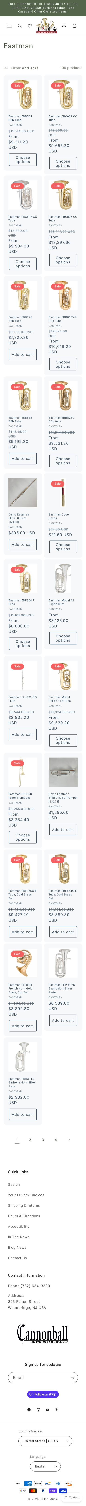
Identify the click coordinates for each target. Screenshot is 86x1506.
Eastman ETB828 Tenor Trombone (20, 795)
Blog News (17, 1247)
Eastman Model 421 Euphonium (62, 602)
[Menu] (9, 25)
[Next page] (69, 1140)
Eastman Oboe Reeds (59, 516)
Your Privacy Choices (26, 1195)
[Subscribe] (72, 1377)
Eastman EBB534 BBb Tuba (20, 118)
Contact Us (17, 1258)
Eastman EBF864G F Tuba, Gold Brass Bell (63, 894)
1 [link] (17, 1140)
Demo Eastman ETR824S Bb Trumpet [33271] (63, 797)
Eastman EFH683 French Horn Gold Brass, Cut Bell (20, 988)
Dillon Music (49, 1499)
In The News (19, 1237)
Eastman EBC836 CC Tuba (63, 218)
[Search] (20, 25)
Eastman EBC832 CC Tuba (22, 218)
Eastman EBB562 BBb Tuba (20, 419)
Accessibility (18, 1226)
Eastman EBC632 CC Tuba (63, 118)
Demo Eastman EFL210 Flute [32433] (18, 518)
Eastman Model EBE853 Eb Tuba (60, 699)
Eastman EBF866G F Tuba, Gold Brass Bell (22, 894)
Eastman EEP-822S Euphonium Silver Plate (62, 988)
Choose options (23, 159)
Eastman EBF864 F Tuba (21, 602)
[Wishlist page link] (30, 26)
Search (14, 1184)
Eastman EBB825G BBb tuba (62, 419)
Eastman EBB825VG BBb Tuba (63, 319)
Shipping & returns (24, 1205)
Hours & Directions (24, 1216)
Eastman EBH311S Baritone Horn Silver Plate (22, 1082)
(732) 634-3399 (35, 1286)
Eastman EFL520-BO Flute (22, 699)
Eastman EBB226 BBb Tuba (20, 319)
